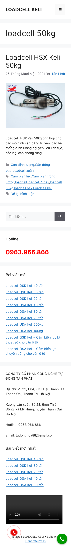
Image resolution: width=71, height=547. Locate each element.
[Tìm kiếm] (60, 216)
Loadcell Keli (42, 188)
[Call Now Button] (62, 539)
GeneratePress (35, 541)
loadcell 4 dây (38, 182)
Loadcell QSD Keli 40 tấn (25, 286)
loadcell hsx (23, 188)
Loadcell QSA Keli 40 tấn (25, 305)
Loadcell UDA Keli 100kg (24, 331)
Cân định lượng (22, 165)
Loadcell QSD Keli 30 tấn (25, 292)
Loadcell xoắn (23, 171)
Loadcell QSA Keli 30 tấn (25, 311)
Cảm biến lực (21, 176)
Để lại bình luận (22, 194)
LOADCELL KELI (24, 9)
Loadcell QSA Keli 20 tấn (24, 318)
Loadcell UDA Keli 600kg (24, 324)
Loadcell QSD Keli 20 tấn (24, 299)
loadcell (21, 182)
